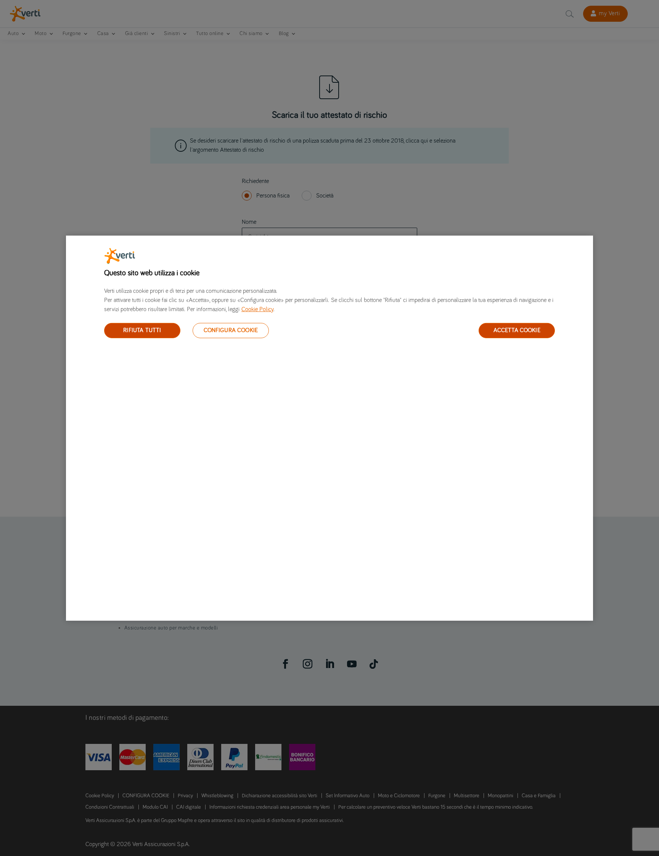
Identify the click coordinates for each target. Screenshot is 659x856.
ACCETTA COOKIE (516, 330)
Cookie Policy (257, 309)
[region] (329, 427)
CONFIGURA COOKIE (231, 330)
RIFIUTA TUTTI (142, 330)
